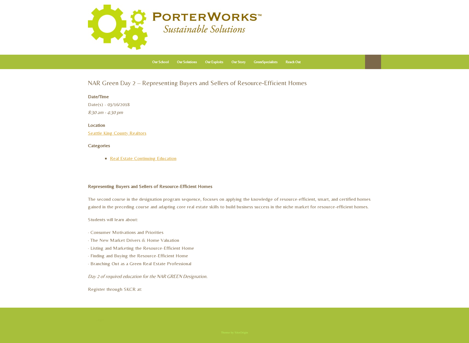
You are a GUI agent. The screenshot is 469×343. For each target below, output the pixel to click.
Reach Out (293, 62)
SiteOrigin (241, 332)
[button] (373, 62)
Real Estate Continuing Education (143, 158)
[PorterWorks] (175, 27)
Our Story (239, 62)
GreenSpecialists (266, 62)
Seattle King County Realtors (117, 133)
